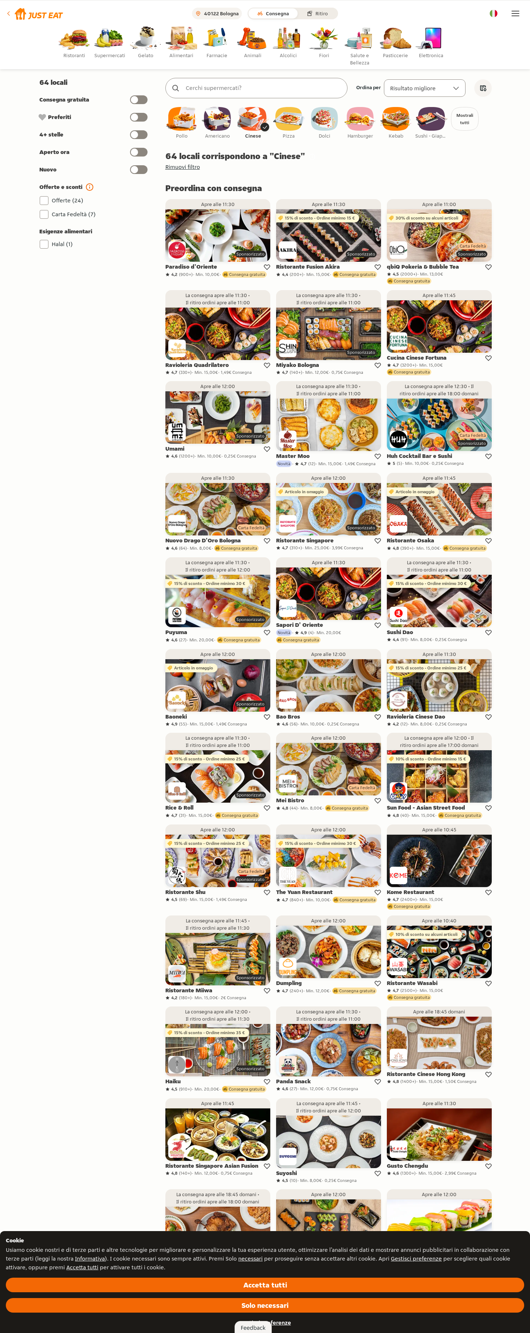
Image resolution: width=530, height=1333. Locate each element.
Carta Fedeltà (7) (74, 214)
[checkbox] (181, 123)
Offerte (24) (67, 200)
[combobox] (264, 88)
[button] (34, 13)
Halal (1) (62, 244)
